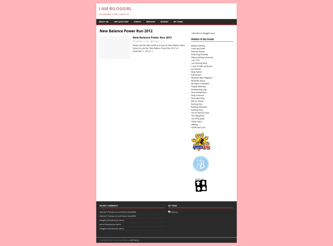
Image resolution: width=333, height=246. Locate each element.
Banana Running (198, 45)
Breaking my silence (116, 220)
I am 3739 (195, 60)
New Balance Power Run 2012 (152, 37)
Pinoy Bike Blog (197, 98)
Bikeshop (150, 21)
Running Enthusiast (199, 107)
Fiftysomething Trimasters (202, 57)
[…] (151, 51)
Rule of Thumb (197, 101)
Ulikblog (194, 124)
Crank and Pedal (198, 48)
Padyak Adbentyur (198, 86)
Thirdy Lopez (196, 121)
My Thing (178, 21)
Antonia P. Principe (107, 212)
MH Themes (134, 240)
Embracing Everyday (199, 54)
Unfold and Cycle (198, 127)
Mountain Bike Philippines (202, 77)
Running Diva (196, 104)
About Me (104, 21)
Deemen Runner (198, 51)
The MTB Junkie (197, 118)
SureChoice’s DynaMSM (126, 212)
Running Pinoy (197, 110)
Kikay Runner (196, 72)
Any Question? (121, 21)
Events (137, 21)
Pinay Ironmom (197, 95)
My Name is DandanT (200, 83)
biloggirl (156, 41)
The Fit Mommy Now (200, 113)
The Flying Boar (197, 115)
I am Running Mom (199, 63)
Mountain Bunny (198, 80)
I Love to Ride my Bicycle (201, 66)
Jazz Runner (196, 69)
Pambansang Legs (199, 89)
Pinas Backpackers (199, 92)
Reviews (164, 21)
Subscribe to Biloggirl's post (203, 33)
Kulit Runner (196, 75)
